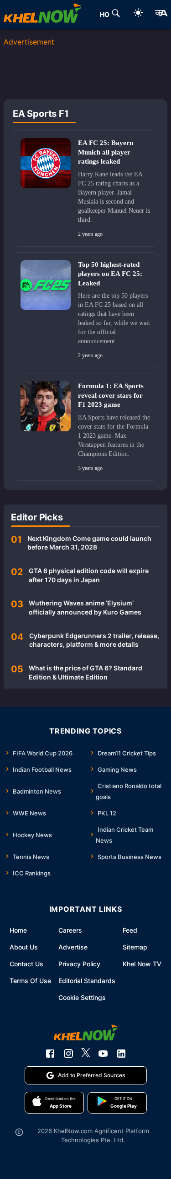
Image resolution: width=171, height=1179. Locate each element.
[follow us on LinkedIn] (121, 1053)
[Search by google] (116, 14)
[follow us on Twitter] (85, 1053)
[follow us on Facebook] (50, 1053)
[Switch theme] (138, 14)
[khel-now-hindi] (161, 14)
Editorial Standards (86, 980)
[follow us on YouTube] (103, 1053)
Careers (70, 930)
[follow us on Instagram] (68, 1053)
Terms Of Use (30, 980)
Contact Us (26, 964)
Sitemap (135, 947)
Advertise (73, 947)
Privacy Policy (79, 964)
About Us (24, 947)
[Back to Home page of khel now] (42, 14)
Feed (130, 930)
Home (18, 930)
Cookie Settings (82, 997)
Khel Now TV (142, 964)
